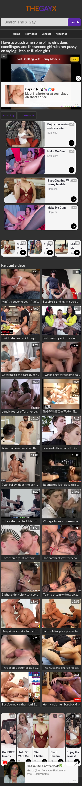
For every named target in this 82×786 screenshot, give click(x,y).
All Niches (61, 33)
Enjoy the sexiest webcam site (58, 126)
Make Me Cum (56, 151)
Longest (46, 33)
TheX (41, 8)
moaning (8, 115)
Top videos (31, 33)
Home (16, 33)
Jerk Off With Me (23, 754)
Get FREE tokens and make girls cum (8, 754)
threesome (27, 115)
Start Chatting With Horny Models (38, 59)
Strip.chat (52, 132)
